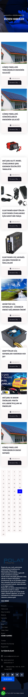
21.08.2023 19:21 (16, 175)
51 (14, 518)
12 (19, 479)
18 (9, 487)
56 (20, 522)
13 (3, 483)
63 (14, 530)
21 (3, 491)
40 (20, 507)
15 (14, 483)
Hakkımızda (4, 609)
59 (14, 526)
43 (14, 511)
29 (3, 499)
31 (14, 499)
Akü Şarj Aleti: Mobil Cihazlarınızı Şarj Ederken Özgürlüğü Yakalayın (11, 165)
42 (9, 511)
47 (14, 515)
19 (14, 487)
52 (20, 518)
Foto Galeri (4, 627)
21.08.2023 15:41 (16, 315)
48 (20, 515)
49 (3, 518)
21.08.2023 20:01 (16, 78)
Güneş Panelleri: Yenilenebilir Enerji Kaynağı (11, 450)
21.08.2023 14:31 (16, 412)
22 (9, 491)
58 (9, 526)
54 (9, 522)
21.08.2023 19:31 (16, 125)
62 (9, 530)
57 (3, 526)
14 (9, 483)
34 (9, 503)
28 (20, 495)
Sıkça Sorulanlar (5, 612)
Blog (2, 624)
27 (14, 495)
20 (20, 487)
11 (14, 479)
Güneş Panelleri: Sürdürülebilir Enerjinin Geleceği (10, 116)
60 (20, 526)
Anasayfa (7, 15)
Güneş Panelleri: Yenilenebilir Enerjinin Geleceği (13, 70)
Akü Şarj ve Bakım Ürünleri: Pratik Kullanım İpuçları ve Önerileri (12, 402)
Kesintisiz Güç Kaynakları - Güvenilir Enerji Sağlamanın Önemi (14, 307)
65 (3, 534)
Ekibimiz (3, 615)
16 (19, 483)
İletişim (3, 633)
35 (14, 503)
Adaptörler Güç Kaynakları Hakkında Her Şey (14, 353)
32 (20, 499)
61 (3, 530)
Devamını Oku (13, 82)
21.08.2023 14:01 (16, 458)
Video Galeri (4, 630)
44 (20, 511)
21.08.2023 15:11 (15, 362)
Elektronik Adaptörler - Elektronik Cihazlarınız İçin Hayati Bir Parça (13, 213)
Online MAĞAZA (8, 679)
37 (3, 507)
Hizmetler (4, 618)
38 (9, 507)
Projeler (3, 621)
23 (14, 491)
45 (3, 515)
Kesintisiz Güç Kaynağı (7, 643)
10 (9, 479)
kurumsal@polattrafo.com (11, 656)
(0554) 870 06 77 (9, 662)
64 (20, 530)
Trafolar (3, 640)
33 (3, 503)
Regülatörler (4, 647)
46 (9, 515)
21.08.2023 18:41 (16, 221)
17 (3, 487)
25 (3, 495)
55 (14, 522)
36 (20, 503)
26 (9, 495)
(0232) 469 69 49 (9, 660)
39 (14, 507)
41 (3, 511)
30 (9, 499)
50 (9, 518)
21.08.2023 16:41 (16, 268)
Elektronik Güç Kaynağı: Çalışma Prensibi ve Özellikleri (13, 260)
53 (3, 522)
